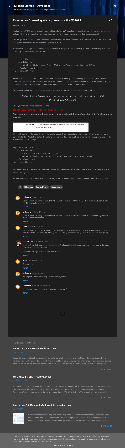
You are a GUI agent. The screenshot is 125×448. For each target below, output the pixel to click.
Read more (106, 369)
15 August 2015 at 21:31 (40, 212)
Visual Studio (56, 187)
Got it (70, 445)
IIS (20, 187)
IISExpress (28, 187)
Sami (25, 260)
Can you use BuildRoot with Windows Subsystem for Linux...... (44, 405)
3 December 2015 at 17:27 (41, 273)
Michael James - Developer (32, 6)
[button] (110, 21)
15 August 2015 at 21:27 (40, 197)
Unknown (27, 197)
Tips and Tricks (42, 187)
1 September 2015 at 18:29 (43, 241)
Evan (25, 227)
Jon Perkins (28, 241)
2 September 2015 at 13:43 (37, 261)
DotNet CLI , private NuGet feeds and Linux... (35, 348)
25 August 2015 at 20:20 (36, 227)
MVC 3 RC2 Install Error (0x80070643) (32, 377)
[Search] (115, 6)
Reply (25, 207)
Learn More (59, 445)
